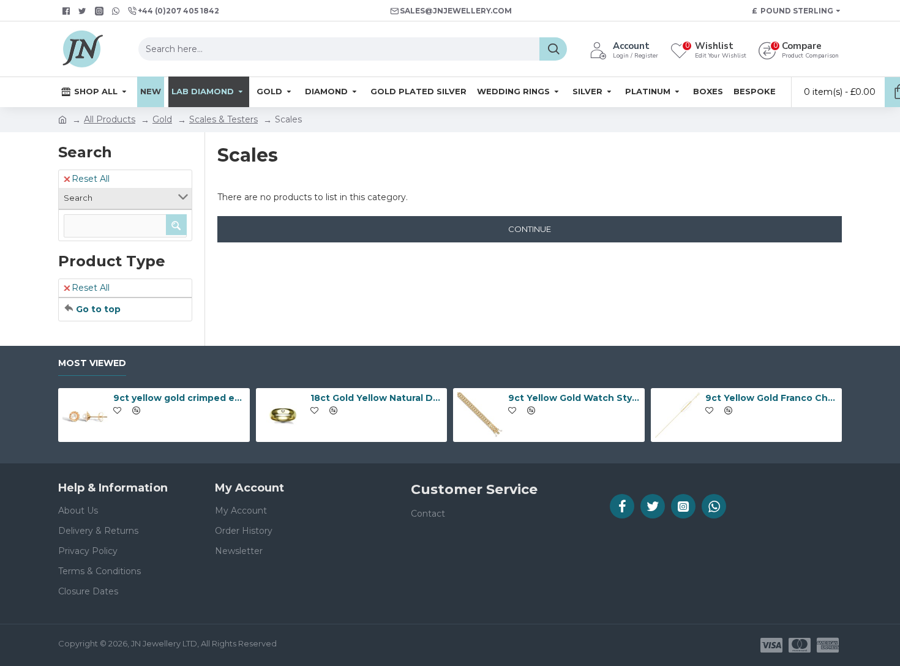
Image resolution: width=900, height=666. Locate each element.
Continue (529, 229)
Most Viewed (92, 363)
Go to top (98, 309)
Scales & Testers (223, 119)
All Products (109, 119)
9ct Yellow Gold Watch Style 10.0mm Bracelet (574, 397)
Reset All (91, 178)
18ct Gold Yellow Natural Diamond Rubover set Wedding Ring (376, 397)
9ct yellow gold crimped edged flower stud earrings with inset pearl (179, 397)
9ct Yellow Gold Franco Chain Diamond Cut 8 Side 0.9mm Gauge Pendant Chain (771, 397)
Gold (162, 119)
